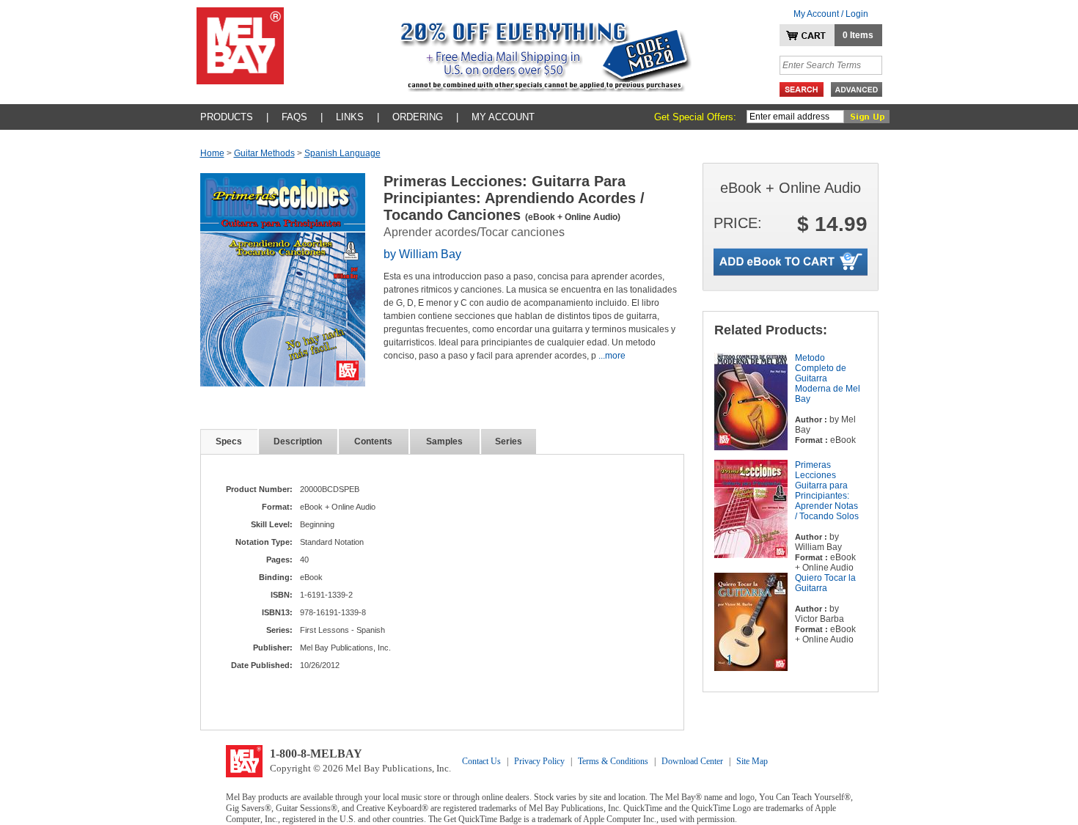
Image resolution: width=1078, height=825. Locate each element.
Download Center (692, 761)
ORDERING (417, 116)
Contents (373, 441)
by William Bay (422, 254)
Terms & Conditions (613, 761)
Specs (229, 441)
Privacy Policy (539, 761)
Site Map (752, 761)
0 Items (858, 35)
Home (212, 153)
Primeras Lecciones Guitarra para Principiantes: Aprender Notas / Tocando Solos (827, 490)
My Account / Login (830, 14)
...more (612, 356)
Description (298, 441)
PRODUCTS (226, 116)
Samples (444, 441)
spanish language (342, 153)
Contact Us (481, 761)
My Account (503, 116)
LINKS (350, 116)
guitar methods (264, 153)
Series (508, 441)
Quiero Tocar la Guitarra (825, 583)
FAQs (294, 116)
